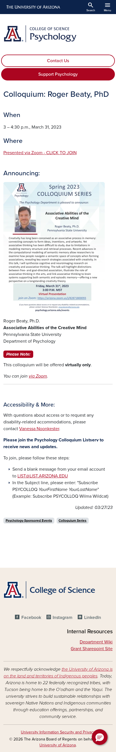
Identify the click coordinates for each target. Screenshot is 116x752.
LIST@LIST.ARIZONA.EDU (42, 476)
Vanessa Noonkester (39, 429)
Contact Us (58, 61)
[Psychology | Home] (58, 33)
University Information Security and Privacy (58, 732)
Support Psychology (58, 74)
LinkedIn (92, 617)
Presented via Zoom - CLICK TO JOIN (40, 153)
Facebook (31, 617)
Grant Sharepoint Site (92, 649)
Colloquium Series (72, 520)
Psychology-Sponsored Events (29, 520)
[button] (100, 737)
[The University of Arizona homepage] (33, 7)
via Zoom (38, 376)
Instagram (62, 617)
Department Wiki (96, 642)
